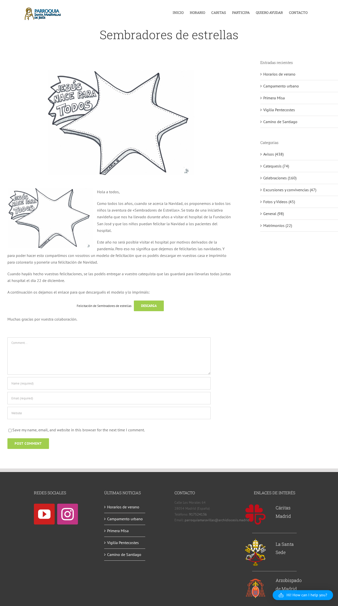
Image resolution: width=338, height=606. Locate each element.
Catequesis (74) (276, 166)
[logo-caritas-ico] (255, 505)
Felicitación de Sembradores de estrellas (104, 306)
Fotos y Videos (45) (279, 201)
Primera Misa (274, 97)
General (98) (273, 213)
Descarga (149, 305)
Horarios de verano (279, 74)
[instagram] (67, 514)
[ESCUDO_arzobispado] (255, 579)
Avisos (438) (273, 154)
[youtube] (44, 514)
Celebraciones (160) (279, 177)
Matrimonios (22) (277, 225)
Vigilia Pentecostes (279, 109)
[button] (303, 595)
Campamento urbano (281, 85)
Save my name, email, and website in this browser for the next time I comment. (78, 429)
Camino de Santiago (280, 121)
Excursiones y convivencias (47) (289, 189)
